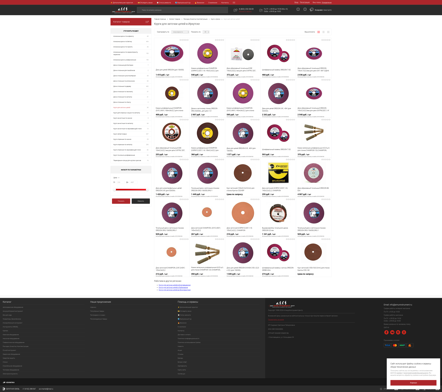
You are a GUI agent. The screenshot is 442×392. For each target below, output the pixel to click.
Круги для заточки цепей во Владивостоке (174, 290)
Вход (296, 2)
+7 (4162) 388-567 (29, 389)
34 (147, 113)
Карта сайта (182, 370)
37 (147, 91)
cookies (399, 373)
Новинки (93, 307)
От (114, 182)
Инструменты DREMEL (10, 327)
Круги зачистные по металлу (123, 123)
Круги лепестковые (120, 134)
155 (147, 60)
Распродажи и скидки (97, 315)
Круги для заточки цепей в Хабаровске (173, 287)
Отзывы (180, 354)
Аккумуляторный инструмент (13, 311)
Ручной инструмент (9, 350)
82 (147, 150)
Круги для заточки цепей (121, 107)
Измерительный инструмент (12, 323)
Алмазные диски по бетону (122, 41)
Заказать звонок (245, 11)
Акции (180, 350)
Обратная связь (12, 389)
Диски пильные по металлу (122, 97)
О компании (212, 3)
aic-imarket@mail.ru (46, 389)
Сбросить (141, 201)
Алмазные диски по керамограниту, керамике (125, 53)
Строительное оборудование (12, 366)
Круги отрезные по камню (122, 139)
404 (147, 41)
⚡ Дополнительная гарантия (121, 3)
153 (147, 53)
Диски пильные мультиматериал (124, 76)
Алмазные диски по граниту (122, 47)
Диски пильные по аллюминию (124, 81)
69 (147, 81)
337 (147, 134)
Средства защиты (9, 358)
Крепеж (5, 331)
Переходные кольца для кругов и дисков (127, 160)
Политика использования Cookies (189, 342)
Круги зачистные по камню (122, 118)
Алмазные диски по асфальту (123, 36)
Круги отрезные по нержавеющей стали (127, 150)
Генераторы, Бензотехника (12, 319)
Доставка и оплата (184, 334)
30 (147, 107)
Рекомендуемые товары (98, 319)
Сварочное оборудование (11, 354)
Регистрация (305, 2)
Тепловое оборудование (11, 370)
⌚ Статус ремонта (164, 3)
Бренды (180, 358)
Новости (180, 346)
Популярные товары (97, 311)
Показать (121, 201)
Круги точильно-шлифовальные (124, 155)
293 (147, 144)
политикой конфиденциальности (416, 373)
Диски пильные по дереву (122, 86)
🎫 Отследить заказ (145, 3)
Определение (327, 2)
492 (147, 86)
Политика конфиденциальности (188, 338)
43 (147, 36)
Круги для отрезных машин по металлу (126, 113)
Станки (5, 362)
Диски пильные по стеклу (122, 102)
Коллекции (181, 374)
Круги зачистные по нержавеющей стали (127, 129)
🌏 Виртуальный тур (182, 3)
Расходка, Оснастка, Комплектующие (15, 346)
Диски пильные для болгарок (123, 65)
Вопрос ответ (182, 362)
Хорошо (413, 383)
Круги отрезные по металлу (122, 144)
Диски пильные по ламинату (123, 91)
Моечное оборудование (11, 334)
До (127, 182)
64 (147, 123)
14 (147, 129)
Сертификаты (182, 366)
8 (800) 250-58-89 (246, 9)
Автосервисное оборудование (13, 307)
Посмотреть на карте (276, 320)
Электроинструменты (10, 374)
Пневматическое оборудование (13, 342)
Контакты (225, 3)
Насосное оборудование (11, 338)
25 (147, 139)
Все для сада (7, 315)
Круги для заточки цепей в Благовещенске (174, 285)
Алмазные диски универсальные (124, 60)
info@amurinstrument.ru (401, 304)
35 (147, 76)
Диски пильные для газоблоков (124, 70)
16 (147, 160)
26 (147, 47)
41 (147, 97)
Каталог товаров (121, 21)
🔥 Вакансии (199, 3)
